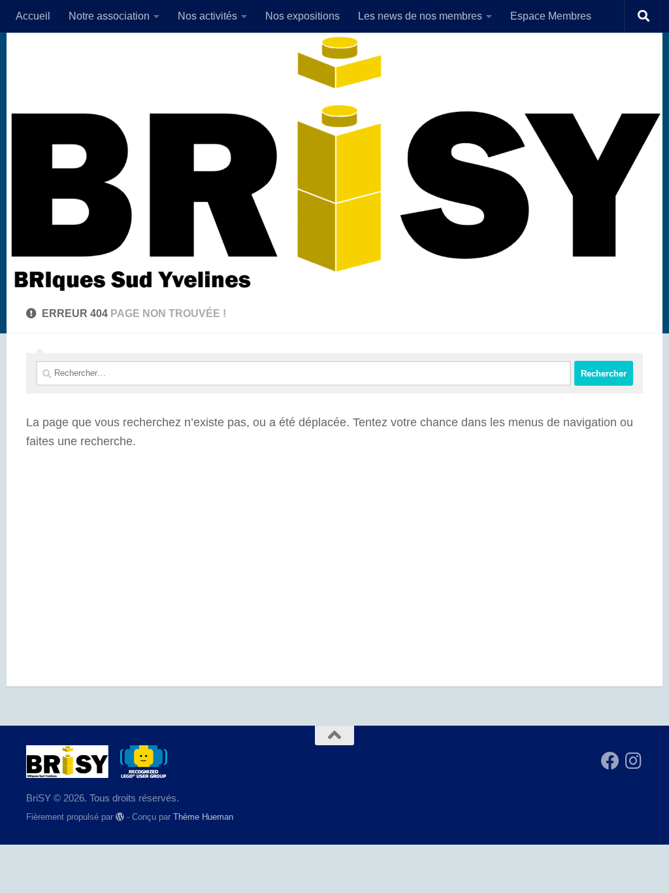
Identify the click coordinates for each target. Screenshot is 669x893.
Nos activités (207, 16)
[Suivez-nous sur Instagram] (634, 761)
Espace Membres (550, 16)
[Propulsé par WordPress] (120, 817)
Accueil (33, 16)
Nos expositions (302, 16)
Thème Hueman (203, 817)
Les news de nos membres (420, 16)
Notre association (109, 16)
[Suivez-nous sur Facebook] (610, 761)
